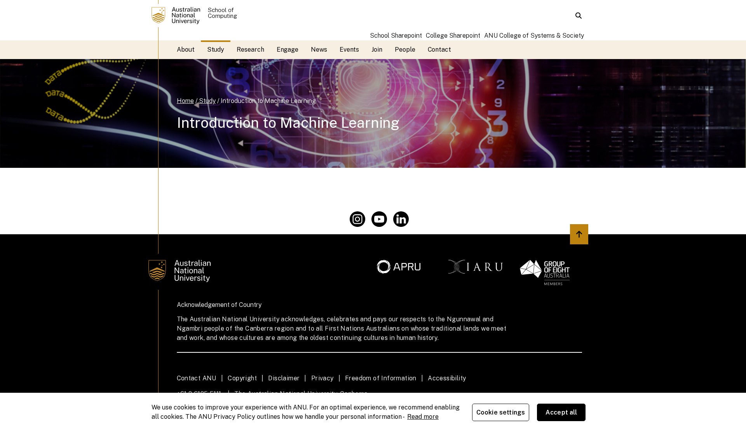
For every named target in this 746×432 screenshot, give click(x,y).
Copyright (242, 378)
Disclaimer (284, 378)
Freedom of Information (381, 378)
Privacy (322, 378)
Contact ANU (196, 378)
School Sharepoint (396, 35)
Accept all (561, 412)
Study (216, 49)
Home (185, 101)
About (186, 49)
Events (349, 49)
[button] (578, 15)
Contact (439, 49)
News (319, 49)
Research (250, 49)
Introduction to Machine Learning (268, 101)
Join (376, 49)
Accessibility (447, 378)
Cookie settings (500, 412)
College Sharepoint (453, 35)
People (405, 49)
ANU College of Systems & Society (534, 35)
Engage (288, 49)
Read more (423, 416)
